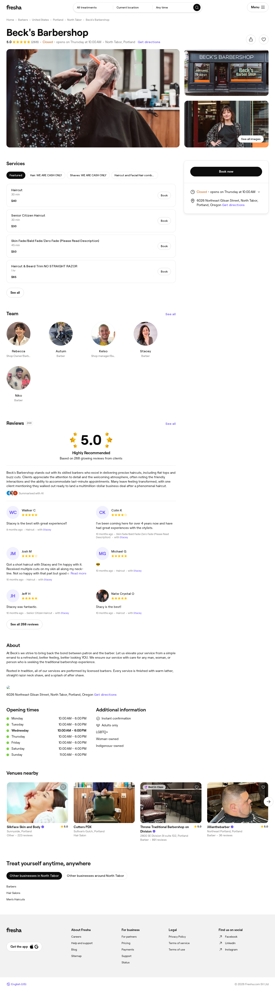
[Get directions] (91, 687)
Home (10, 19)
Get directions (149, 42)
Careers (76, 936)
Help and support (82, 943)
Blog (74, 949)
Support (126, 956)
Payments (128, 949)
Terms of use (177, 949)
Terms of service (179, 943)
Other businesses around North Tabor (95, 875)
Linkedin (230, 943)
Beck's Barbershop (97, 19)
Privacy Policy (177, 936)
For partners (129, 936)
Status (126, 962)
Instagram (231, 949)
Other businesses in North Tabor (34, 875)
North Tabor (74, 19)
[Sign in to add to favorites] (264, 39)
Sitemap (76, 956)
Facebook (231, 936)
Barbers (23, 19)
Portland (58, 19)
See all (170, 314)
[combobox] (93, 7)
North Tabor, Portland (120, 42)
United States (40, 19)
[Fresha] (14, 7)
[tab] (15, 175)
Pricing (126, 943)
